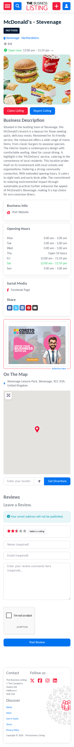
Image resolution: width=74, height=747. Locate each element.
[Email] (35, 308)
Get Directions (57, 481)
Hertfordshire (30, 38)
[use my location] (39, 481)
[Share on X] (16, 308)
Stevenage (12, 38)
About (9, 707)
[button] (28, 50)
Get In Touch (12, 719)
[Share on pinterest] (28, 308)
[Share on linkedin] (22, 308)
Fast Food (12, 30)
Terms (9, 724)
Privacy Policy (12, 730)
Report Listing (42, 111)
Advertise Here (59, 369)
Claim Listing (15, 111)
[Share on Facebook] (9, 308)
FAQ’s (9, 713)
